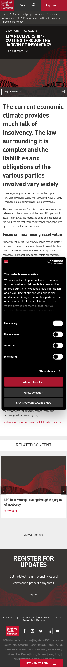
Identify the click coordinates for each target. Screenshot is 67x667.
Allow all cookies (33, 381)
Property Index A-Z (38, 654)
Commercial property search (19, 617)
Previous (3, 490)
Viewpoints (8, 18)
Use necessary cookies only (33, 402)
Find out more (14, 51)
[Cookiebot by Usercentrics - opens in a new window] (48, 261)
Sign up (33, 594)
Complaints (23, 645)
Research (27, 620)
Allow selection (33, 392)
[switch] (58, 334)
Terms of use (57, 640)
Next (64, 490)
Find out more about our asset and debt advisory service (33, 422)
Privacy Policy (54, 654)
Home (5, 14)
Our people (44, 617)
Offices (57, 617)
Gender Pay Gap (55, 645)
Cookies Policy (10, 645)
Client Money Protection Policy (48, 649)
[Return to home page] (7, 5)
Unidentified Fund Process (17, 654)
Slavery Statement (38, 645)
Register (41, 620)
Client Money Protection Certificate (19, 649)
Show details (47, 371)
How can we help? (37, 663)
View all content (33, 534)
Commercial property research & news (33, 14)
